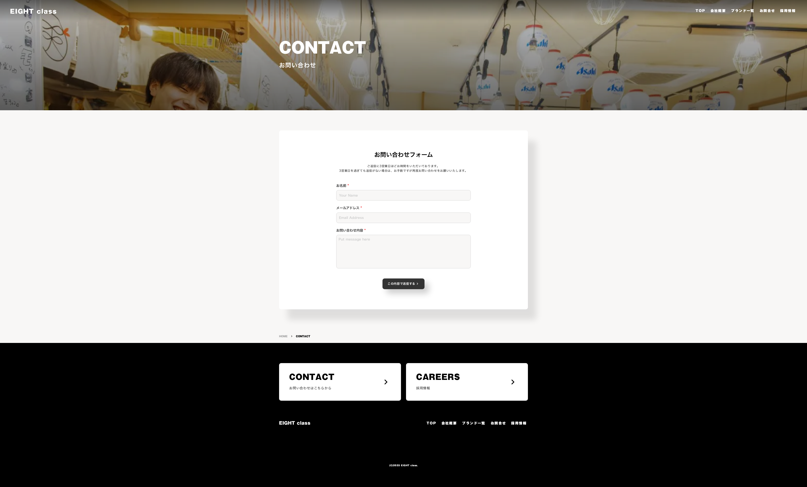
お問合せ (767, 10)
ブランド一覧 (742, 10)
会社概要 (718, 10)
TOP (700, 10)
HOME (283, 336)
